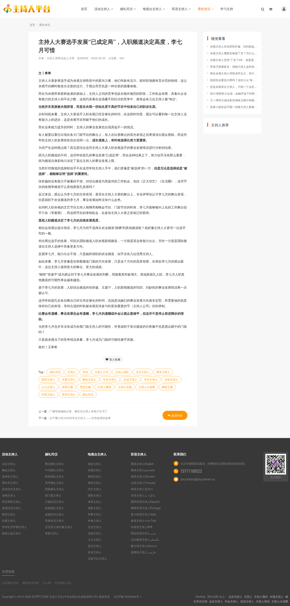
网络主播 (167, 387)
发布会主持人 (10, 476)
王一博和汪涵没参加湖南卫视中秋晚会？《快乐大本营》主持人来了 (233, 100)
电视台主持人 (152, 9)
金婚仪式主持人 (54, 514)
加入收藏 (114, 359)
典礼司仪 (88, 394)
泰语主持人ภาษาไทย (143, 521)
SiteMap (200, 596)
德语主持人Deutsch (143, 476)
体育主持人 (95, 502)
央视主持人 (95, 470)
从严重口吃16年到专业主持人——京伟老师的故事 (80, 418)
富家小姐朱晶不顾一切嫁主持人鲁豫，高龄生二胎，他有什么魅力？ (233, 107)
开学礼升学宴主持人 (14, 527)
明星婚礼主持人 (54, 489)
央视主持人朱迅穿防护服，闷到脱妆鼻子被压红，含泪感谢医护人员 (233, 46)
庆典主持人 (69, 379)
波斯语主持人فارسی (143, 552)
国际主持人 (95, 495)
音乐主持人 (95, 546)
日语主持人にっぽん (143, 495)
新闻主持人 (95, 476)
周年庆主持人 (10, 483)
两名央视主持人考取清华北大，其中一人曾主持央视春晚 (233, 73)
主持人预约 (261, 596)
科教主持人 (95, 521)
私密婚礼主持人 (54, 508)
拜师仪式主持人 (54, 521)
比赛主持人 (9, 521)
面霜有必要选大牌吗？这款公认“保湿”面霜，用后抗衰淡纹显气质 (233, 80)
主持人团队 (122, 372)
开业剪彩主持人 (11, 502)
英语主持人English (142, 464)
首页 (84, 9)
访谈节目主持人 (97, 558)
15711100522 (191, 471)
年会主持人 (110, 379)
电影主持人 (95, 508)
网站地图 (212, 596)
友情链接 (8, 571)
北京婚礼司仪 (10, 583)
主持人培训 (263, 601)
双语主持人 (180, 9)
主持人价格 (125, 387)
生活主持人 (95, 527)
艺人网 (47, 583)
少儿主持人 (48, 387)
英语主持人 (48, 379)
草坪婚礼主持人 (54, 483)
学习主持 (226, 9)
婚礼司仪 (126, 9)
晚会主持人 (89, 379)
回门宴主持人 (53, 495)
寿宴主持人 (52, 533)
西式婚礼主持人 (54, 464)
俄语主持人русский (143, 470)
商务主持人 (163, 372)
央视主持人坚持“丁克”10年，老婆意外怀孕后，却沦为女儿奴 (233, 60)
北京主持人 (143, 372)
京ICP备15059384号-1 (128, 596)
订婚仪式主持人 (54, 502)
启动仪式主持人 (11, 489)
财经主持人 (95, 483)
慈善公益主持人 (11, 533)
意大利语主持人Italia (143, 514)
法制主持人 (95, 533)
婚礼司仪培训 (30, 583)
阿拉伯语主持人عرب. (144, 533)
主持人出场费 (146, 387)
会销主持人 (9, 495)
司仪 (85, 372)
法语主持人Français (143, 483)
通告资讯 (204, 9)
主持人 (71, 372)
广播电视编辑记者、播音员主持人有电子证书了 (79, 411)
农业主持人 (95, 552)
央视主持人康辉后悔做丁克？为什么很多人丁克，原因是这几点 (233, 53)
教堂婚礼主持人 (54, 476)
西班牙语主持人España (145, 502)
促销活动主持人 (11, 508)
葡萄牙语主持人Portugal (146, 508)
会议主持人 (130, 379)
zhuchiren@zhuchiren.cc (197, 479)
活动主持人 (102, 9)
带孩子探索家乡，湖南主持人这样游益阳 (233, 66)
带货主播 (85, 387)
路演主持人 (9, 514)
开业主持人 (151, 379)
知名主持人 (95, 464)
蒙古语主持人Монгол (144, 546)
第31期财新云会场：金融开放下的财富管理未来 (233, 93)
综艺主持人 (95, 489)
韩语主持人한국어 (142, 489)
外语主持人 (48, 394)
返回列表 (176, 415)
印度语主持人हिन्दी (141, 527)
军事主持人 (95, 514)
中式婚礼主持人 (54, 470)
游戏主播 (67, 387)
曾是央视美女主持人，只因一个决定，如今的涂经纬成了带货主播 (233, 87)
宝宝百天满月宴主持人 (59, 527)
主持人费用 (104, 387)
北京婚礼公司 (63, 583)
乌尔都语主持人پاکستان (145, 539)
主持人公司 (102, 372)
